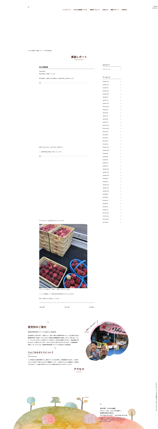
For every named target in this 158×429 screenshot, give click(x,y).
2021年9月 (105, 131)
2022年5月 (105, 122)
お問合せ (124, 10)
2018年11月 (106, 188)
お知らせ (105, 10)
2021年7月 (105, 138)
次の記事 (91, 307)
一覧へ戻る (67, 307)
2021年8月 (105, 134)
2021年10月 (106, 128)
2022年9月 (105, 109)
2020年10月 (106, 150)
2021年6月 (105, 141)
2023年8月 (105, 97)
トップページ (66, 10)
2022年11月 (106, 103)
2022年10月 (106, 106)
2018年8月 (105, 197)
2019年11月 (106, 172)
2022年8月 (105, 112)
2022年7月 (105, 116)
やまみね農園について (80, 10)
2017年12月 (106, 213)
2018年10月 (106, 191)
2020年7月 (105, 159)
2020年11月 (106, 147)
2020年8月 (105, 156)
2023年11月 (106, 91)
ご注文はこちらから (155, 7)
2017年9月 (105, 222)
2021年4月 (105, 144)
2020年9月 (105, 153)
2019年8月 (105, 178)
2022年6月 (105, 119)
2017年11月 (106, 216)
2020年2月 (105, 163)
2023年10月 (106, 94)
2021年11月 (106, 125)
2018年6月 (105, 203)
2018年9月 (105, 194)
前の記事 (42, 307)
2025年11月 (106, 81)
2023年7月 (105, 100)
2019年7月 (105, 181)
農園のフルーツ (95, 10)
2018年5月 (105, 206)
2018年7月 (105, 200)
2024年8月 (105, 87)
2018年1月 (105, 210)
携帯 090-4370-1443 (105, 421)
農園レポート (115, 10)
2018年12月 (106, 184)
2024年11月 (106, 84)
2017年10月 (106, 219)
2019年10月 (106, 175)
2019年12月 (106, 169)
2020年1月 (105, 166)
